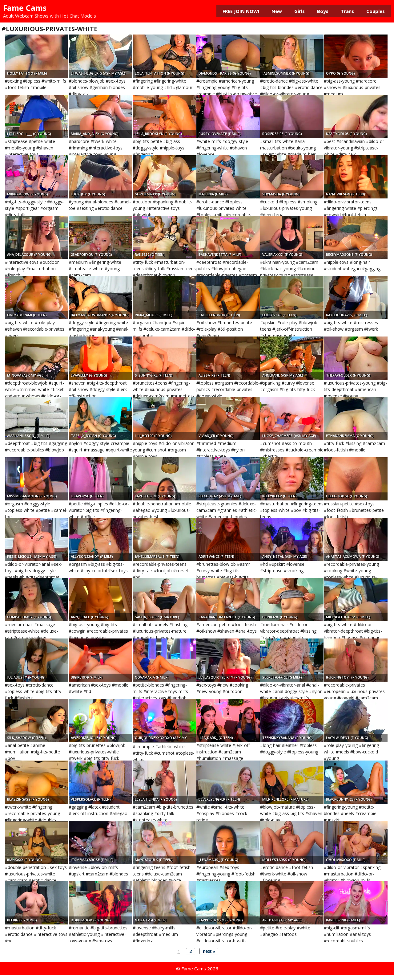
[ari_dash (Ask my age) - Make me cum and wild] (292, 902)
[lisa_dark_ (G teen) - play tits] (228, 720)
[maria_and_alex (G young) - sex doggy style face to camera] (100, 116)
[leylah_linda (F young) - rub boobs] (164, 782)
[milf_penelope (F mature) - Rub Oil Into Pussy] (292, 782)
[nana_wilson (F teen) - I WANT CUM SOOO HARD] (355, 176)
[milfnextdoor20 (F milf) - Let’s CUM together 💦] (355, 599)
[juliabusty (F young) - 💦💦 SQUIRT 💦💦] (36, 660)
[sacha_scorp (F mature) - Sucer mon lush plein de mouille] (164, 599)
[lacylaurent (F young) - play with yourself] (355, 720)
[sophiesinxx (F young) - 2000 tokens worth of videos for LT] (164, 176)
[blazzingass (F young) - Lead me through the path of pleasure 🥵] (36, 782)
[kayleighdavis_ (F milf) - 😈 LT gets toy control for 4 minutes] (355, 297)
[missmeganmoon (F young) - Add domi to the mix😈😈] (36, 478)
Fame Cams (24, 7)
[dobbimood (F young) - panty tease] (100, 902)
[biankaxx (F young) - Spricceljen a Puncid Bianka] (36, 842)
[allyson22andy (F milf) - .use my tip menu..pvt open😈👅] (100, 539)
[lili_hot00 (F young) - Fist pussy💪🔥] (164, 418)
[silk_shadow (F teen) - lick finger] (36, 720)
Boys (322, 11)
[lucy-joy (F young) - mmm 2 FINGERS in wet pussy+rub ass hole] (100, 176)
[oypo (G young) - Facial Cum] (355, 56)
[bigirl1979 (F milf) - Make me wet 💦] (100, 660)
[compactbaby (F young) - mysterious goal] (36, 599)
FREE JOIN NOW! (241, 11)
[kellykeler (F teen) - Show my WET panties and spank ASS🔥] (292, 478)
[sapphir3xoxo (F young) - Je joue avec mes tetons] (228, 902)
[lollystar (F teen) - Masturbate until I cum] (292, 297)
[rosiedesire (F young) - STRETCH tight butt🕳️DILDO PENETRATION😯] (292, 116)
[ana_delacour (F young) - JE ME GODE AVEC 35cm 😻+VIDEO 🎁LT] (36, 237)
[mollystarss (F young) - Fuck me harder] (292, 842)
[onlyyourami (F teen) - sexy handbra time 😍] (36, 297)
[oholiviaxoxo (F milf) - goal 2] (355, 842)
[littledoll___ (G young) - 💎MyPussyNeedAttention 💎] (36, 116)
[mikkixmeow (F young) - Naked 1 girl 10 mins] (36, 176)
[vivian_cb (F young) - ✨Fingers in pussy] (228, 418)
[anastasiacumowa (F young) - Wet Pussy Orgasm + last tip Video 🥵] (355, 539)
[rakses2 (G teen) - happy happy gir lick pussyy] (164, 237)
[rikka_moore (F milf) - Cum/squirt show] (164, 297)
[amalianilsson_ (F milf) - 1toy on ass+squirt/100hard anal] (36, 418)
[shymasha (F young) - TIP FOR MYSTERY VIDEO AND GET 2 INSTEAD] (292, 176)
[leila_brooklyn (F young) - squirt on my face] (164, 116)
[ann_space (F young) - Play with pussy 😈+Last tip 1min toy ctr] (100, 599)
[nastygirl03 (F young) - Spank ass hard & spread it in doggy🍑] (355, 116)
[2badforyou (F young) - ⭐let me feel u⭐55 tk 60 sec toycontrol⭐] (100, 237)
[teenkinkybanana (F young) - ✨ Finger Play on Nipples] (292, 720)
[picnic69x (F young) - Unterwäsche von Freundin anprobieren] (292, 599)
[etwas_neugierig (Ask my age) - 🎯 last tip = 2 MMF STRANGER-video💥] (100, 56)
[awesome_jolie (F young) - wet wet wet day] (100, 720)
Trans (347, 11)
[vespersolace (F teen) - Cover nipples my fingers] (100, 782)
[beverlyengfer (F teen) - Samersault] (228, 782)
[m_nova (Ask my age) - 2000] (36, 358)
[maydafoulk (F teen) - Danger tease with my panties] (164, 842)
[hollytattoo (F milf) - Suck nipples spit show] (36, 56)
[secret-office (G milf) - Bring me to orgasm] (292, 660)
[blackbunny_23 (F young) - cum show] (355, 782)
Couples (375, 11)
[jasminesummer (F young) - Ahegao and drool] (292, 56)
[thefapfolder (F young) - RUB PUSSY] (355, 358)
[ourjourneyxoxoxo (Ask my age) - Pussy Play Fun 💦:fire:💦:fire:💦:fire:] (164, 720)
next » (209, 951)
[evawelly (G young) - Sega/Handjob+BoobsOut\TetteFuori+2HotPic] (100, 358)
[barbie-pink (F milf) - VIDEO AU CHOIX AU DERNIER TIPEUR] (355, 902)
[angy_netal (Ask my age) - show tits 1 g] (292, 539)
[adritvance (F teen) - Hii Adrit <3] (228, 539)
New (276, 11)
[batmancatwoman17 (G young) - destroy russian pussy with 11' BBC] (100, 297)
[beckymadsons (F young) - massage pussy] (355, 237)
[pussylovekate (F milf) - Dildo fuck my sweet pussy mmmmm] (228, 116)
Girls (299, 11)
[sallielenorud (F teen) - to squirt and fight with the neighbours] (228, 297)
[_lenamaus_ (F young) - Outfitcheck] (228, 842)
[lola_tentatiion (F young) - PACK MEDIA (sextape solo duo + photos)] (164, 56)
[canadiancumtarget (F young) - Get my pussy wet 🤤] (228, 599)
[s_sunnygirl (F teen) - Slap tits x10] (164, 358)
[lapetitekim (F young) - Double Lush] (164, 478)
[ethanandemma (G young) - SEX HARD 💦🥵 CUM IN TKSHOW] (355, 418)
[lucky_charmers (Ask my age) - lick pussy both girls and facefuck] (292, 418)
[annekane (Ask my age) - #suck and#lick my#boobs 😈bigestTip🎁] (292, 358)
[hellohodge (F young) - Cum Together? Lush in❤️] (355, 478)
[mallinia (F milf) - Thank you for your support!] (228, 176)
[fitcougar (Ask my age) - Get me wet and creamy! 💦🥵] (228, 478)
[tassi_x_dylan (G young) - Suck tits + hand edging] (100, 418)
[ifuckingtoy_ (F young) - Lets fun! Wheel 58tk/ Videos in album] (355, 660)
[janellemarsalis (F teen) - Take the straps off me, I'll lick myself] (164, 539)
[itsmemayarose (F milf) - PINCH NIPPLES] (100, 842)
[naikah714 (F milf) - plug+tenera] (164, 902)
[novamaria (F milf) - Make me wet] (164, 660)
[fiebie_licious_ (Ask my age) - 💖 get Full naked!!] (36, 539)
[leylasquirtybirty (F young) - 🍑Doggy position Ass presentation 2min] (228, 660)
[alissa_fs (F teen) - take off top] (228, 358)
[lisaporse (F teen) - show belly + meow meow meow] (100, 478)
